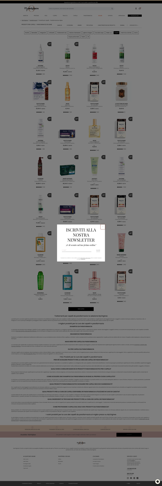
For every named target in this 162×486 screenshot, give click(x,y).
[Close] (103, 226)
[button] (157, 481)
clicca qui (83, 259)
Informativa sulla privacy (85, 258)
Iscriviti (98, 250)
